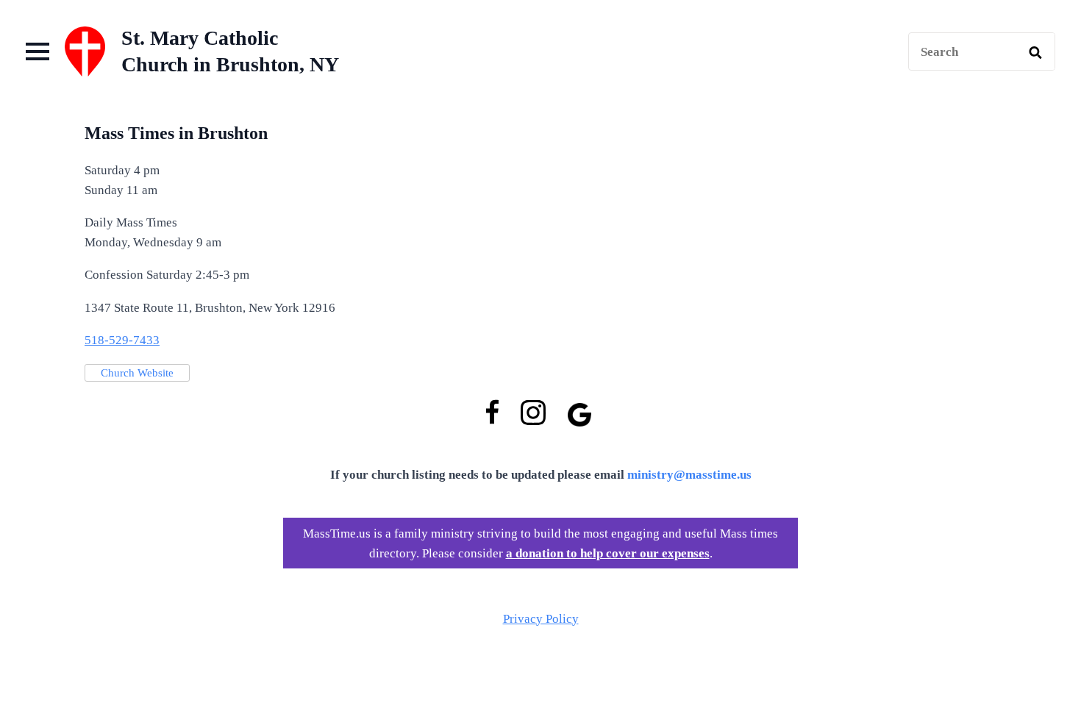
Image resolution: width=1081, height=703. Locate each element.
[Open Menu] (37, 51)
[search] (1035, 52)
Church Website (137, 373)
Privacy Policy (541, 619)
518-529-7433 (122, 340)
